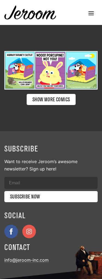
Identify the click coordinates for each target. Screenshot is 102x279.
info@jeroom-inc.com (26, 260)
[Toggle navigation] (91, 14)
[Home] (30, 12)
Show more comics (51, 99)
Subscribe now (25, 197)
